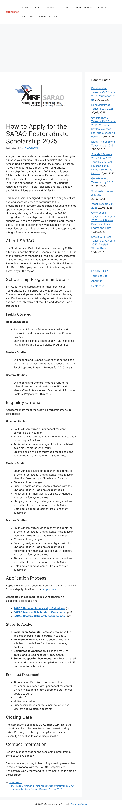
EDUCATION (15, 782)
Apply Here (49, 589)
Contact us (97, 285)
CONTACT (103, 7)
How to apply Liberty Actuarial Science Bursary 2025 (35, 789)
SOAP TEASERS (84, 7)
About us (96, 280)
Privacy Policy (99, 270)
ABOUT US (27, 16)
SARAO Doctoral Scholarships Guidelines (39, 616)
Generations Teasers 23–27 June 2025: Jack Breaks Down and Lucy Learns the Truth (103, 220)
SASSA (50, 7)
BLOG (37, 7)
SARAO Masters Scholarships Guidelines (39, 612)
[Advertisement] (61, 46)
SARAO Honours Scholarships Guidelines (39, 608)
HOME (25, 7)
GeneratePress (79, 804)
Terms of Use (99, 275)
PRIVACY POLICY (48, 16)
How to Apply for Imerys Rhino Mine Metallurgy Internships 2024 (41, 786)
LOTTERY (65, 7)
